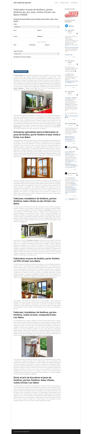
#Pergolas (72, 138)
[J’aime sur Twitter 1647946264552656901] (71, 143)
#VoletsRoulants (69, 139)
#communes (73, 190)
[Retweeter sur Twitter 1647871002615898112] (68, 196)
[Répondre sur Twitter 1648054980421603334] (66, 120)
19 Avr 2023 (70, 33)
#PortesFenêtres (69, 141)
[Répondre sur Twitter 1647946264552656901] (66, 143)
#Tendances (68, 104)
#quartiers (67, 192)
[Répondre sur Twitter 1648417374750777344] (66, 88)
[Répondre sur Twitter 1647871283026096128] (66, 169)
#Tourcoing (67, 154)
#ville (71, 167)
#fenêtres (67, 160)
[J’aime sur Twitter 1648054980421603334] (71, 120)
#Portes (69, 97)
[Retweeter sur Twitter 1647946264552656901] (68, 143)
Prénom (39, 30)
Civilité (15, 24)
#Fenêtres (67, 44)
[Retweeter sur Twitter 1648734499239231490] (68, 57)
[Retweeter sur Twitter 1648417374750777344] (68, 88)
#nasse (68, 165)
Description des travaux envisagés (23, 56)
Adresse (47, 44)
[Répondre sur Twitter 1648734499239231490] (66, 57)
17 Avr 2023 (70, 94)
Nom (15, 30)
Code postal (32, 44)
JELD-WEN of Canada (71, 31)
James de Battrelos (72, 147)
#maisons (72, 192)
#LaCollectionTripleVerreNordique (73, 81)
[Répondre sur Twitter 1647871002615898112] (66, 196)
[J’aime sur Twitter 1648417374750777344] (71, 88)
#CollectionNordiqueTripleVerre (72, 47)
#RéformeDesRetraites (70, 164)
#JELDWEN (67, 54)
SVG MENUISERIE (72, 123)
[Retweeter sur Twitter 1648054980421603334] (68, 120)
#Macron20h (72, 151)
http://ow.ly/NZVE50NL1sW (71, 116)
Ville (15, 44)
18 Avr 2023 (70, 64)
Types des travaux (19, 51)
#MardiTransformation (70, 85)
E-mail (16, 36)
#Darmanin (67, 153)
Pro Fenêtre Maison (22, 3)
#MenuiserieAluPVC (69, 136)
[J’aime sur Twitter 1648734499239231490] (71, 57)
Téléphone (40, 36)
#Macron (71, 161)
